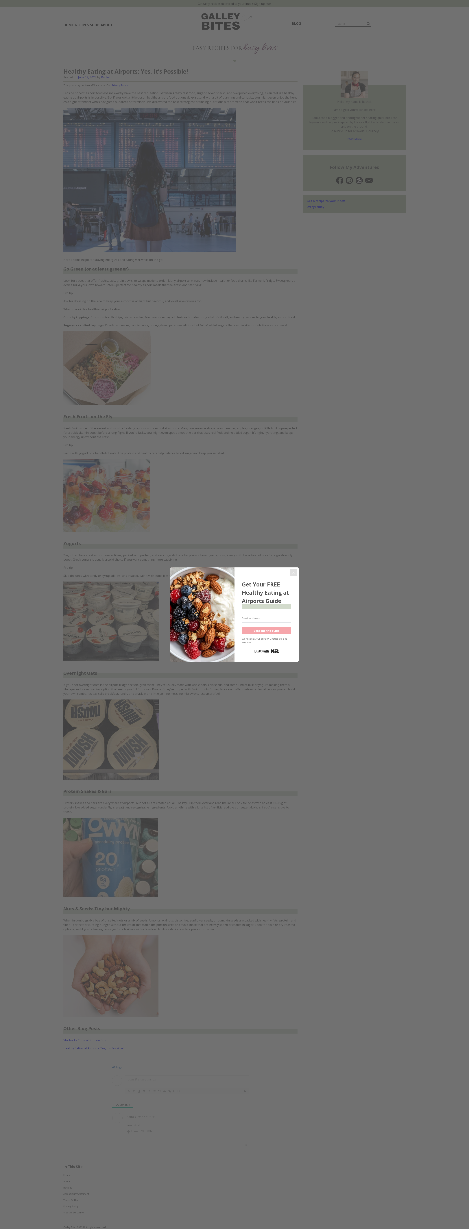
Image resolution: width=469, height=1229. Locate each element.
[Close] (293, 572)
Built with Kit (266, 651)
